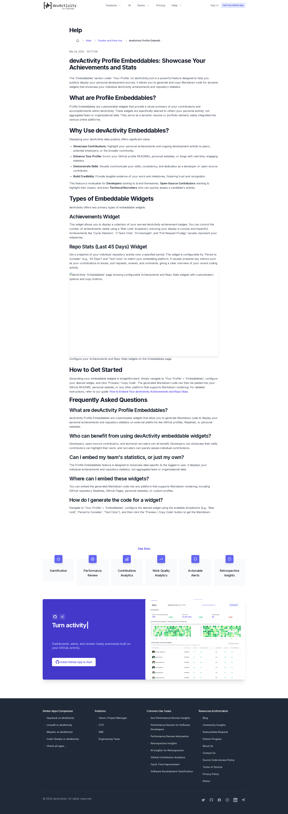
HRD (101, 732)
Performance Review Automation (170, 736)
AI (129, 5)
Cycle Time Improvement (165, 764)
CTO (101, 724)
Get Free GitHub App (233, 5)
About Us (208, 746)
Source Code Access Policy (218, 760)
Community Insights (214, 724)
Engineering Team (109, 739)
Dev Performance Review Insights (170, 717)
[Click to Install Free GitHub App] (195, 639)
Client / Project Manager (113, 717)
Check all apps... (56, 746)
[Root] (77, 40)
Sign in (214, 5)
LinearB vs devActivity (59, 724)
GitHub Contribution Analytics (168, 757)
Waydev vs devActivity (60, 732)
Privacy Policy (211, 774)
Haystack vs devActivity (60, 717)
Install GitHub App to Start (76, 662)
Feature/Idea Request (215, 732)
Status (206, 781)
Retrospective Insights (164, 743)
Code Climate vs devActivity (63, 739)
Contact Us (209, 753)
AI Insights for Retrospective (167, 750)
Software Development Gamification (172, 771)
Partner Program (212, 739)
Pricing (160, 5)
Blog (205, 717)
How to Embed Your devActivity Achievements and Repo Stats (149, 391)
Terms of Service (212, 767)
